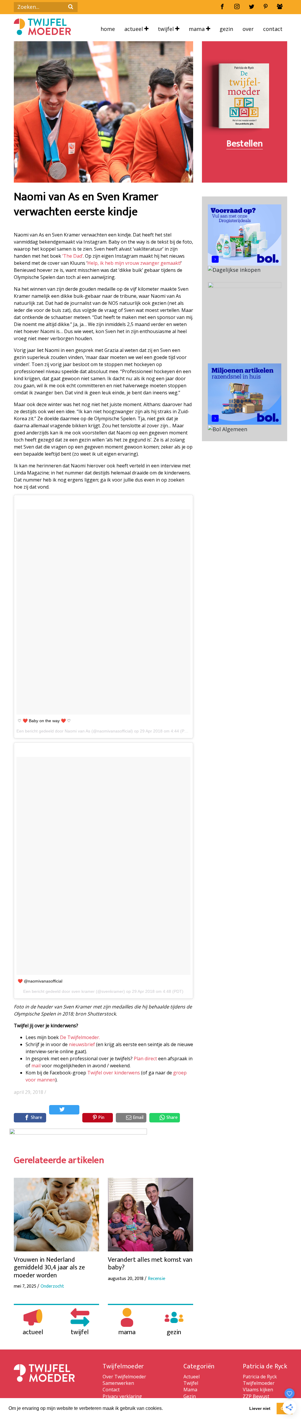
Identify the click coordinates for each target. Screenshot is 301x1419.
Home (108, 28)
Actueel (134, 28)
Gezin (226, 28)
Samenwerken (118, 1383)
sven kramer (83, 991)
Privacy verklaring (122, 1396)
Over (248, 28)
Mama (197, 28)
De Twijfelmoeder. (80, 1037)
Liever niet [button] (259, 1408)
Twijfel (166, 28)
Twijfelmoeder (259, 1383)
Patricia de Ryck (260, 1376)
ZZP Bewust (256, 1396)
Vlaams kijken (258, 1389)
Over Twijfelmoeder (124, 1376)
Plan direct (145, 1058)
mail (36, 1065)
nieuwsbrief (82, 1044)
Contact (272, 28)
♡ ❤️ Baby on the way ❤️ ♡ (44, 720)
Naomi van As (77, 731)
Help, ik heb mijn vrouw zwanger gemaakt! (134, 263)
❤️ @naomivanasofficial (40, 981)
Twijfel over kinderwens (113, 1072)
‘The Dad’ (72, 256)
